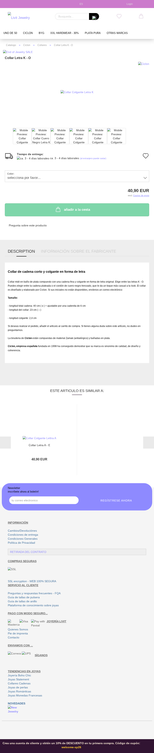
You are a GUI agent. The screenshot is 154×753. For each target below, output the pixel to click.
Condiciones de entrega (23, 534)
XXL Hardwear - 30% (64, 33)
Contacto (13, 637)
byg (41, 33)
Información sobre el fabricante (78, 251)
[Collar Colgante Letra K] (77, 91)
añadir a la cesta (77, 210)
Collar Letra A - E (39, 445)
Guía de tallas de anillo (22, 601)
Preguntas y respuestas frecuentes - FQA (34, 593)
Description (21, 251)
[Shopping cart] (141, 16)
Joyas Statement (18, 679)
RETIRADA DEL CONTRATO (28, 552)
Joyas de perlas (18, 687)
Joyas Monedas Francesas (25, 695)
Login (129, 4)
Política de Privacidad (21, 542)
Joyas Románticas (19, 691)
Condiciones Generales (22, 538)
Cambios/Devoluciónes (22, 530)
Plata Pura (93, 33)
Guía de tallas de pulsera (24, 597)
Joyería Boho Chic (19, 675)
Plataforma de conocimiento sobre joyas (33, 605)
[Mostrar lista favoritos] (119, 16)
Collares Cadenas (19, 683)
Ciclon (28, 33)
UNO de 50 (10, 33)
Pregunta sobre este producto (28, 225)
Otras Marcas (117, 33)
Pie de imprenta (18, 633)
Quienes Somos (18, 629)
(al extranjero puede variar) (93, 158)
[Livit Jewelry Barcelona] (27, 18)
